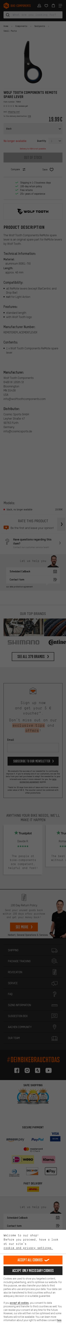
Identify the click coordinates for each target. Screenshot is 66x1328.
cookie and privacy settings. (28, 1248)
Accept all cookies (30, 1260)
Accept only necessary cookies (33, 1270)
